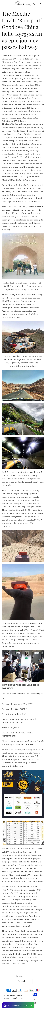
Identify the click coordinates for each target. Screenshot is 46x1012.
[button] (5, 4)
